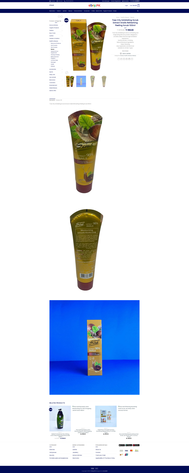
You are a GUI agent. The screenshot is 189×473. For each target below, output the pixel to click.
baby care (52, 74)
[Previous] (67, 45)
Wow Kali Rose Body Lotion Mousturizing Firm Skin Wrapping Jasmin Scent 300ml (83, 431)
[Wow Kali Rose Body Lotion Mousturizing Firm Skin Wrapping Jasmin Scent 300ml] (83, 416)
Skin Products (54, 47)
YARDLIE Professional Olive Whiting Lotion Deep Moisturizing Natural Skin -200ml (60, 435)
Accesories (87, 11)
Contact (98, 452)
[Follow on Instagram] (131, 1)
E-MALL (93, 11)
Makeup (53, 66)
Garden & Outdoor (54, 38)
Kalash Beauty (53, 88)
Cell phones (52, 452)
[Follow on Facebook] (130, 1)
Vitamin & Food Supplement (54, 52)
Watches (52, 449)
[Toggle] (62, 25)
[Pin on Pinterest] (126, 59)
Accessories (52, 69)
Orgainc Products (107, 11)
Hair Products (54, 45)
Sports (51, 72)
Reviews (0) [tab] (59, 100)
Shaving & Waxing (55, 54)
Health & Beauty (53, 41)
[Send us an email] (134, 1)
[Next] (106, 45)
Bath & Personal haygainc (54, 57)
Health (52, 64)
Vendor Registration (116, 1)
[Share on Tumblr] (132, 59)
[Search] (137, 11)
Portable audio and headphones (58, 458)
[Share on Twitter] (121, 59)
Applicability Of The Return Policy (105, 458)
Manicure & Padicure (56, 43)
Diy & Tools (52, 33)
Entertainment (53, 85)
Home (117, 17)
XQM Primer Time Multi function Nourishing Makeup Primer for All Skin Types (106, 431)
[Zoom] (66, 72)
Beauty (70, 11)
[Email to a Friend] (124, 59)
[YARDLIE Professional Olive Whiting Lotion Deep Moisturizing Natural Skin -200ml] (60, 418)
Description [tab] (52, 100)
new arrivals (52, 77)
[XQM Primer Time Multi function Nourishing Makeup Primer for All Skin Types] (106, 416)
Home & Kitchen (53, 25)
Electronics (52, 11)
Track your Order (101, 455)
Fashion (59, 11)
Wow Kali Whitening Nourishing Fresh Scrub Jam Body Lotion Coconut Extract (129, 435)
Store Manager (105, 1)
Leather (65, 11)
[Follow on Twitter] (133, 1)
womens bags (54, 60)
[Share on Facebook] (118, 59)
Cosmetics (52, 82)
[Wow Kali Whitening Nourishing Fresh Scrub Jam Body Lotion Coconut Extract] (129, 418)
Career (115, 11)
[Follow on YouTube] (138, 1)
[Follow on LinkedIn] (137, 1)
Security (51, 455)
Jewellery (75, 452)
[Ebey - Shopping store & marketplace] (94, 6)
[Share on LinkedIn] (129, 59)
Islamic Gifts (99, 11)
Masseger (53, 62)
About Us (98, 449)
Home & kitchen (78, 11)
